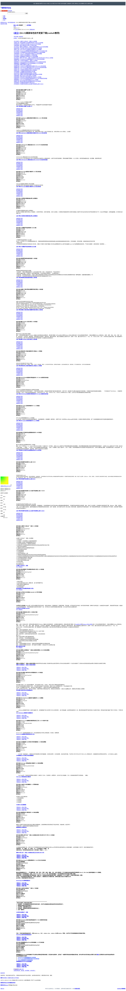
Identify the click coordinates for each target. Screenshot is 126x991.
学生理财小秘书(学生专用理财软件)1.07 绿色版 (31, 48)
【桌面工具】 (17, 68)
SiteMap (119, 988)
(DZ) (2, 988)
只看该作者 (32, 29)
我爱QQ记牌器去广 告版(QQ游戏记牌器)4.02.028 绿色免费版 (34, 46)
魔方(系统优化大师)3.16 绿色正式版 (28, 45)
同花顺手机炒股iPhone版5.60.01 (27, 82)
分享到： (16, 38)
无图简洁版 (10, 977)
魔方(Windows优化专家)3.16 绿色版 (28, 75)
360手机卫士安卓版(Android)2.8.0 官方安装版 (30, 44)
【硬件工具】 (17, 49)
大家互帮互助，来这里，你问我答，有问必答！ (25, 970)
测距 (98, 954)
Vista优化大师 (78, 624)
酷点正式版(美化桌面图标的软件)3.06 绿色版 (30, 81)
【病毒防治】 (17, 66)
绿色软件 (21, 36)
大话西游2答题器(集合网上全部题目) (28, 70)
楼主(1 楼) (16, 25)
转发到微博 (16, 969)
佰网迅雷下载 (19, 108)
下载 (15, 36)
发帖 (6, 23)
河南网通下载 (19, 112)
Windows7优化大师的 (87, 624)
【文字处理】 (17, 52)
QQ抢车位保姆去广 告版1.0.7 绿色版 (28, 60)
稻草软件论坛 (4, 22)
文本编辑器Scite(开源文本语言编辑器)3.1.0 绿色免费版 (32, 52)
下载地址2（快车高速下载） (22, 668)
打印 (15, 26)
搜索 (4, 17)
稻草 (2, 977)
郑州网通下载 (19, 110)
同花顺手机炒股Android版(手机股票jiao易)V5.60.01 (31, 83)
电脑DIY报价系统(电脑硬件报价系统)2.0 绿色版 (31, 74)
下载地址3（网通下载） (21, 670)
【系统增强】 (17, 45)
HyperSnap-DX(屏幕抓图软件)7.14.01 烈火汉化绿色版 (32, 59)
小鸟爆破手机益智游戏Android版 (27, 71)
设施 (4, 15)
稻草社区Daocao (4, 985)
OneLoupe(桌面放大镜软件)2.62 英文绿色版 (30, 68)
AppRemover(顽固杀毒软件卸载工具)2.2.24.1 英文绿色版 (33, 66)
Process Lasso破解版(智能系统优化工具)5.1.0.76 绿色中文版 (33, 50)
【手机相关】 (17, 82)
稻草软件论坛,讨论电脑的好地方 (8, 982)
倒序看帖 (29, 25)
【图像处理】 (17, 67)
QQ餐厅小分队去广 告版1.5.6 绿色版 (28, 41)
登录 (11, 10)
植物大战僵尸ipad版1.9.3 (25, 64)
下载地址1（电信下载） (21, 667)
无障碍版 (123, 988)
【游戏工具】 (17, 42)
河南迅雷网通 (19, 111)
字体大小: (16, 28)
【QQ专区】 (16, 41)
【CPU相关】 (17, 50)
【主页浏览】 (17, 72)
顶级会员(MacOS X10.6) (6, 486)
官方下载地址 (19, 566)
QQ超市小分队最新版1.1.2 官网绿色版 (28, 55)
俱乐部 (4, 18)
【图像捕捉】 (17, 59)
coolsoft (16, 29)
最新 (17, 36)
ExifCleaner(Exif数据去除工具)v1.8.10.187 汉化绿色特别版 (33, 67)
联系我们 (5, 977)
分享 (22, 969)
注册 (9, 10)
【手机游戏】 (17, 64)
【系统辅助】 (17, 53)
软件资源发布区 (11, 22)
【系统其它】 (17, 61)
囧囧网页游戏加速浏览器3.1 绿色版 (28, 72)
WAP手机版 (16, 977)
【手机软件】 (17, 44)
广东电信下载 (19, 114)
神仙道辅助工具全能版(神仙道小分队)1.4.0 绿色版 (31, 42)
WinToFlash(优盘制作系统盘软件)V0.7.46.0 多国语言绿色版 (33, 78)
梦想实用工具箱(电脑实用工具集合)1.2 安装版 (30, 77)
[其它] (16, 33)
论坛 (4, 20)
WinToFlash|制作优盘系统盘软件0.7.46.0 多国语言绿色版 (33, 61)
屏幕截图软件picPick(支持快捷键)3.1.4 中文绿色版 (31, 63)
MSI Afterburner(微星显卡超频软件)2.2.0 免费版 (31, 49)
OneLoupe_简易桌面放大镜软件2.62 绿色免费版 (31, 53)
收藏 (20, 969)
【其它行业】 (17, 74)
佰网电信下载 (19, 115)
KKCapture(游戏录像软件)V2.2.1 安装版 (29, 79)
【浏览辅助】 (17, 56)
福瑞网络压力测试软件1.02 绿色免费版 (29, 56)
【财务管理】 (17, 48)
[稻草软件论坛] (6, 8)
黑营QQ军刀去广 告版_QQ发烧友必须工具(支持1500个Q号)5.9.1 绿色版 (36, 57)
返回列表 (3, 23)
